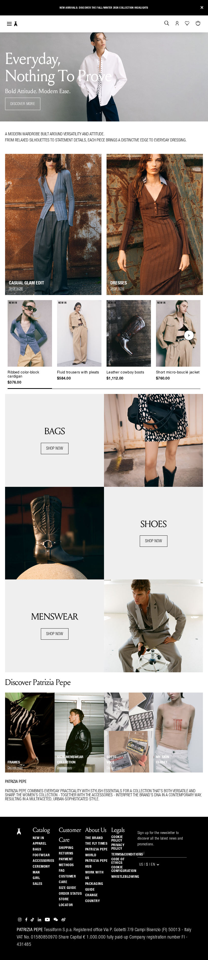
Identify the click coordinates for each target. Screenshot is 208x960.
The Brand (94, 838)
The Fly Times (96, 843)
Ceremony (41, 866)
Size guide (67, 888)
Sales (37, 884)
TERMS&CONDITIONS (127, 854)
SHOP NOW (54, 449)
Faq (62, 870)
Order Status (70, 893)
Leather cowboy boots (125, 372)
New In (38, 838)
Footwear (41, 855)
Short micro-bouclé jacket (178, 372)
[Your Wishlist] (187, 23)
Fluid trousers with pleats (78, 372)
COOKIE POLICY (117, 838)
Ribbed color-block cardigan (23, 374)
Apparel (39, 843)
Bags (37, 849)
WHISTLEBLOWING (125, 877)
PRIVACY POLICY (118, 846)
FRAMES (14, 762)
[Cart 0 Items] (198, 23)
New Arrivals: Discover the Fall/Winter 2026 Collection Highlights (104, 7)
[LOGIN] (177, 23)
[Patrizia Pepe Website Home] (16, 24)
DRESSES (118, 283)
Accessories (43, 861)
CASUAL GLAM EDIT (26, 283)
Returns (66, 853)
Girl (36, 878)
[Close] (202, 7)
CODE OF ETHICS (118, 861)
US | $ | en (147, 865)
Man (36, 872)
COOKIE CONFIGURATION (123, 869)
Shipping (66, 848)
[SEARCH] (166, 23)
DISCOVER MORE (22, 104)
